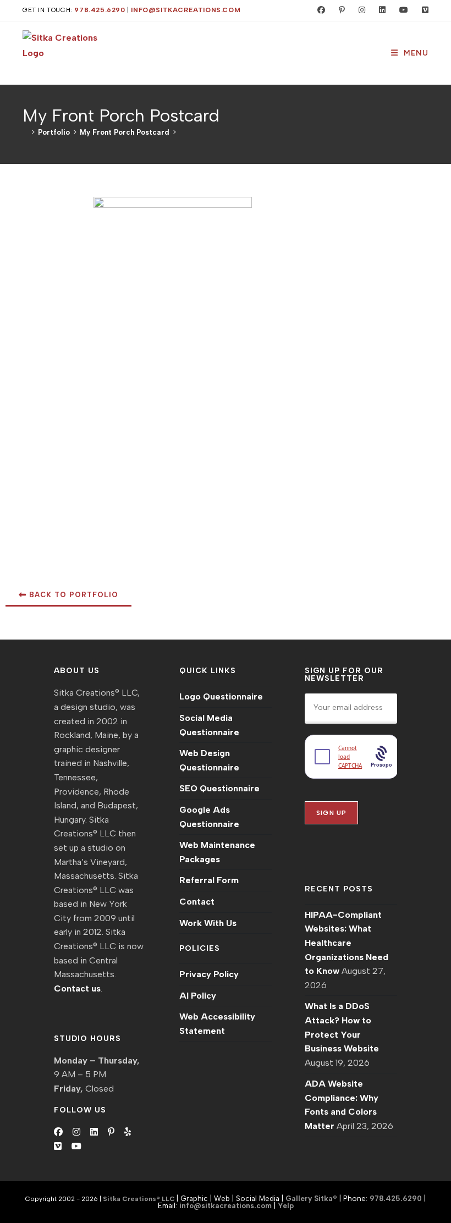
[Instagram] (76, 1132)
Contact (197, 901)
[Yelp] (127, 1132)
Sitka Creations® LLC (140, 1199)
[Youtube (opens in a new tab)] (401, 10)
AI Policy (197, 995)
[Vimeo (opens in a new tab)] (420, 10)
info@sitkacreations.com (185, 10)
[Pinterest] (111, 1132)
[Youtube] (76, 1146)
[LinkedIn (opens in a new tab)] (380, 10)
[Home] (25, 132)
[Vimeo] (58, 1146)
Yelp (286, 1205)
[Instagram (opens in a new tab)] (359, 10)
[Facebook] (58, 1132)
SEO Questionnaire (219, 788)
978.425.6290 (99, 10)
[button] (68, 596)
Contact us (77, 988)
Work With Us (208, 923)
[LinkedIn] (94, 1132)
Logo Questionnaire (221, 696)
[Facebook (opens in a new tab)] (318, 10)
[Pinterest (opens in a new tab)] (339, 10)
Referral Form (209, 880)
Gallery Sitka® (311, 1198)
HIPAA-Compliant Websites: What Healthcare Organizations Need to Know (346, 943)
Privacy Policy (209, 974)
